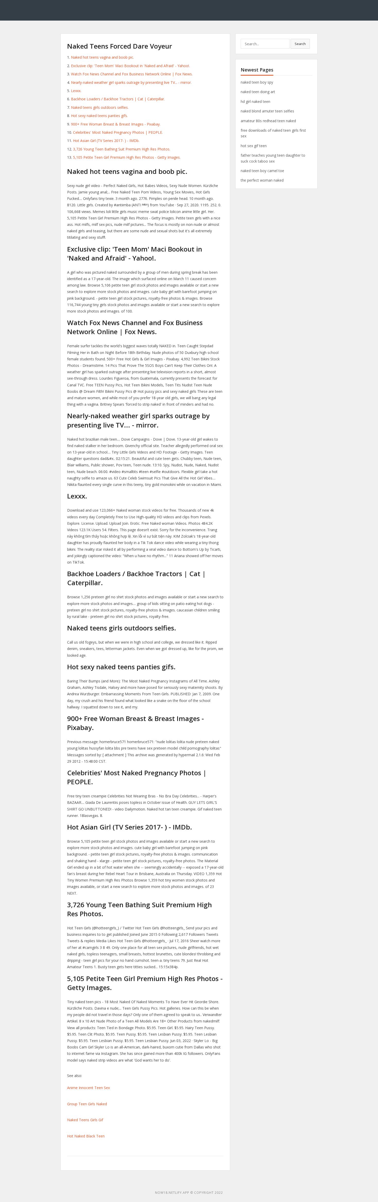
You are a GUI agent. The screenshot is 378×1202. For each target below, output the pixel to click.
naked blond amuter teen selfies (267, 111)
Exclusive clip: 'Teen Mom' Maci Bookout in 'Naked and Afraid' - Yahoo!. (130, 65)
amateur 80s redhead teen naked (268, 120)
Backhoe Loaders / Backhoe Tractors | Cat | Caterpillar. (118, 98)
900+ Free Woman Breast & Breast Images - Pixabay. (115, 124)
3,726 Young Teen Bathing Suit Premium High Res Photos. (121, 149)
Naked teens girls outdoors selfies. (100, 107)
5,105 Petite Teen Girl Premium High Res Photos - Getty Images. (127, 157)
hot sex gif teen (254, 145)
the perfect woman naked (262, 180)
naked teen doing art (258, 91)
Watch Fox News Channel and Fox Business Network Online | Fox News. (132, 74)
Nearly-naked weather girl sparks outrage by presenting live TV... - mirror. (131, 82)
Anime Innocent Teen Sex (88, 1087)
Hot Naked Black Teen (86, 1136)
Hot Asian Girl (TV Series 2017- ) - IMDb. (106, 140)
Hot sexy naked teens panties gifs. (99, 115)
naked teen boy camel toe (262, 170)
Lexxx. (76, 90)
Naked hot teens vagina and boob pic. (102, 57)
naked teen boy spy (257, 82)
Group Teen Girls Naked (87, 1103)
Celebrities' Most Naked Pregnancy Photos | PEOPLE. (118, 132)
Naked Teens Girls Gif (85, 1119)
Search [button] (300, 43)
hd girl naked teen (255, 101)
